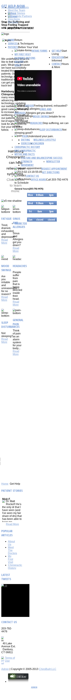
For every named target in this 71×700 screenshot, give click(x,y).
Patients (13, 47)
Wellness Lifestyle (45, 140)
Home (11, 40)
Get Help (56, 51)
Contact (57, 64)
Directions (14, 19)
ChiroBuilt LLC (47, 669)
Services (13, 43)
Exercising (27, 143)
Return (18, 40)
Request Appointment (54, 168)
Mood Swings (41, 116)
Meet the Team (16, 10)
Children (39, 143)
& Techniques (26, 43)
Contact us (32, 176)
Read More (4, 241)
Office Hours (38, 179)
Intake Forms (39, 51)
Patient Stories (16, 13)
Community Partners (20, 16)
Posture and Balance (33, 158)
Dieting (25, 140)
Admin (5, 669)
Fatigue (29, 105)
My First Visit (23, 54)
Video (18, 65)
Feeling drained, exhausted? (50, 105)
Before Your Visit (28, 47)
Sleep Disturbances (50, 129)
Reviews (13, 22)
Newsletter (53, 161)
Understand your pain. (40, 136)
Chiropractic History (27, 147)
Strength (26, 161)
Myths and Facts (25, 154)
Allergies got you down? (40, 113)
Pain (25, 136)
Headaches (36, 123)
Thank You (21, 223)
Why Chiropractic (25, 150)
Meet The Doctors (18, 7)
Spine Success (54, 158)
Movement (27, 165)
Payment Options (25, 58)
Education (58, 57)
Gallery (19, 61)
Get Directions (51, 172)
